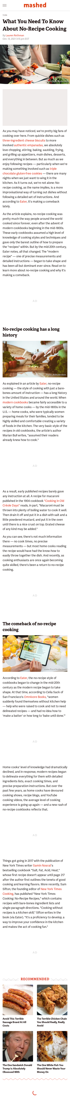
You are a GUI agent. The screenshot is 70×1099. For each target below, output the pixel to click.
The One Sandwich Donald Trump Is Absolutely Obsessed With (17, 1069)
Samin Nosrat (42, 865)
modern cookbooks (15, 402)
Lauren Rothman (15, 35)
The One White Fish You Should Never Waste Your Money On (51, 1069)
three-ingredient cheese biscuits (24, 140)
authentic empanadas (28, 145)
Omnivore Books (35, 697)
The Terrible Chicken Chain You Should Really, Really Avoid (52, 1022)
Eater (23, 201)
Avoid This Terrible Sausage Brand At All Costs (14, 1022)
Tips (5, 15)
